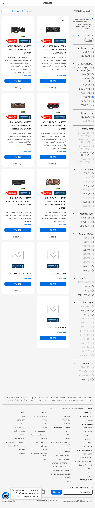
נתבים (68, 439)
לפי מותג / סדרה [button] (86, 63)
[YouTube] (42, 491)
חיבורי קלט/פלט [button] (86, 278)
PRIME (91, 104)
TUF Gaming (88, 78)
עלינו (23, 416)
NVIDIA (90, 55)
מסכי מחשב (88, 454)
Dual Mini (89, 88)
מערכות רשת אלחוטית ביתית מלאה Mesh (61, 443)
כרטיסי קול (67, 424)
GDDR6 (90, 217)
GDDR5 (90, 221)
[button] (92, 3)
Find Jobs (21, 450)
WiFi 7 (68, 431)
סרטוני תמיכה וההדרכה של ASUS (39, 454)
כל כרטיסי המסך (53, 408)
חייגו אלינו (44, 446)
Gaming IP (67, 482)
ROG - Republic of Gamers (86, 68)
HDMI (91, 286)
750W (91, 237)
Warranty (89, 476)
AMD (91, 51)
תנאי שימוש (54, 501)
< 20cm (90, 379)
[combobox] (13, 11)
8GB (92, 173)
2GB (92, 185)
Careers (22, 453)
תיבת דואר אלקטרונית (40, 442)
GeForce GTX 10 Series (86, 153)
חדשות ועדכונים (19, 420)
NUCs (90, 469)
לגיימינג (90, 443)
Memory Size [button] (87, 169)
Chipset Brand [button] (87, 113)
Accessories (88, 446)
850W (91, 270)
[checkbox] (52, 88)
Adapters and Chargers (62, 470)
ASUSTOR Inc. (19, 439)
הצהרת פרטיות (42, 501)
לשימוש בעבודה (87, 432)
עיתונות (22, 435)
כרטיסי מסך (66, 420)
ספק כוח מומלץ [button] (86, 233)
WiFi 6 (68, 435)
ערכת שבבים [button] (88, 129)
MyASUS (44, 459)
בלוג (46, 424)
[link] (47, 3)
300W (91, 266)
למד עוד (53, 81)
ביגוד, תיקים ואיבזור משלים (62, 467)
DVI (92, 290)
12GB (91, 201)
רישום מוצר (44, 439)
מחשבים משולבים (86, 458)
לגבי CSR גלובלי (19, 431)
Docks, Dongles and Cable (61, 474)
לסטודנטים (89, 439)
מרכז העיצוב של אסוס (40, 416)
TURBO (90, 84)
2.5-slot (90, 310)
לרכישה (45, 420)
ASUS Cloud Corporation (15, 442)
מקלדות (68, 452)
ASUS (91, 96)
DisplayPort (88, 294)
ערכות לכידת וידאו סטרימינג (61, 463)
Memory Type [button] (87, 213)
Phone (90, 420)
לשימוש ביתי (88, 428)
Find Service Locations (39, 435)
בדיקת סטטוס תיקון (41, 431)
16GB (91, 193)
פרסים (23, 424)
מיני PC (90, 473)
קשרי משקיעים (20, 427)
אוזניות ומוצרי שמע (64, 459)
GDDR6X (90, 225)
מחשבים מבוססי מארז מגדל (83, 461)
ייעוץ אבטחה (43, 450)
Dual (91, 74)
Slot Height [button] (88, 302)
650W (91, 241)
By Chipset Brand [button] (85, 48)
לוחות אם (67, 416)
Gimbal (68, 478)
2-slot (91, 314)
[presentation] (93, 19)
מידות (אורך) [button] (88, 363)
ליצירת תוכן (89, 435)
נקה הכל (76, 35)
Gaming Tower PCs (86, 465)
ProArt (91, 100)
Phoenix (90, 92)
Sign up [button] (56, 492)
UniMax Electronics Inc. (16, 446)
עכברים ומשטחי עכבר (63, 456)
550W (91, 249)
